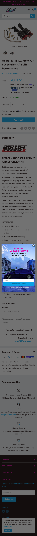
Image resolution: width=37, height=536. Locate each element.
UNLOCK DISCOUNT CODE (18, 284)
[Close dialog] (33, 245)
